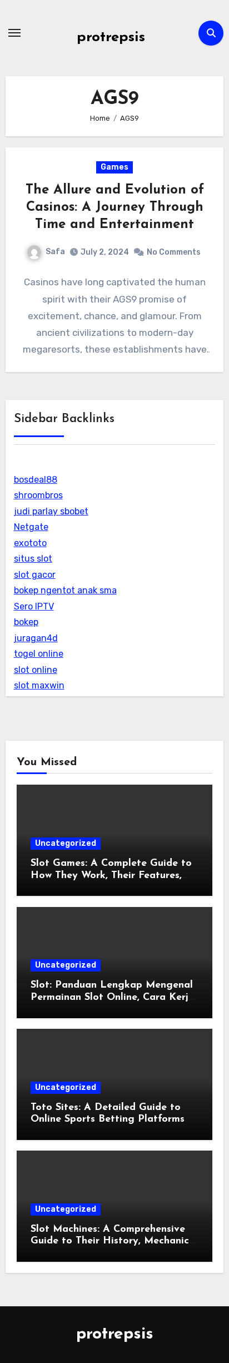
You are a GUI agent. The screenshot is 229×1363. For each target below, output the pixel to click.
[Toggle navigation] (14, 32)
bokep (26, 622)
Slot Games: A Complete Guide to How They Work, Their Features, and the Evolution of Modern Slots (114, 876)
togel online (38, 653)
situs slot (33, 558)
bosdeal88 (35, 479)
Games (114, 167)
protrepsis (111, 37)
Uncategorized (65, 843)
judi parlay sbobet (51, 511)
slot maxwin (39, 685)
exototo (30, 543)
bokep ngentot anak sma (65, 590)
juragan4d (36, 638)
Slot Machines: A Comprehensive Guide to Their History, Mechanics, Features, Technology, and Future (113, 1241)
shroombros (38, 495)
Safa (55, 251)
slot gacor (35, 574)
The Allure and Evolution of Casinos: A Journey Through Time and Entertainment (115, 207)
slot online (35, 670)
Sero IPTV (34, 606)
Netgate (31, 527)
